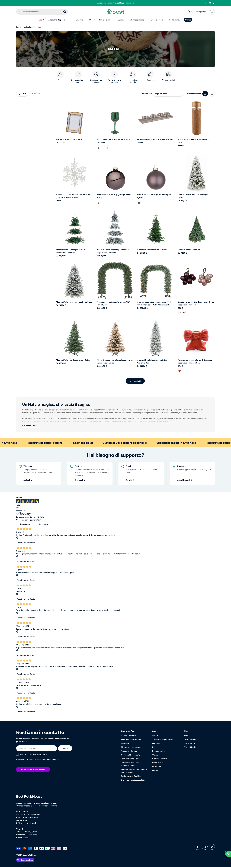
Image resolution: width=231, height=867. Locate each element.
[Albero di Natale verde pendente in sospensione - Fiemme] (74, 228)
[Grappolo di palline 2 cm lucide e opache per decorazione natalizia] (196, 280)
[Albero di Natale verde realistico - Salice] (74, 338)
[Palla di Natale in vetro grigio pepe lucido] (115, 173)
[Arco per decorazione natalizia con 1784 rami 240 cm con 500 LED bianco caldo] (155, 280)
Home (18, 27)
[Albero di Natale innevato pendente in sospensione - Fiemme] (115, 228)
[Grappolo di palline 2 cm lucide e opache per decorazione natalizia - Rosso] (184, 312)
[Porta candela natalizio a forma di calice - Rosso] (103, 147)
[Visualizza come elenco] (212, 94)
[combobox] (42, 12)
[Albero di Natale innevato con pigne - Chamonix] (196, 173)
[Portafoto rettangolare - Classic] (74, 118)
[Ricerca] (64, 11)
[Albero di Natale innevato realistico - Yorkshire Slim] (155, 338)
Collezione (28, 27)
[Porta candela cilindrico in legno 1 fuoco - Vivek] (196, 118)
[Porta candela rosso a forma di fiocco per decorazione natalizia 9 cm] (196, 338)
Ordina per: (147, 93)
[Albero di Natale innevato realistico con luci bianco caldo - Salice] (115, 338)
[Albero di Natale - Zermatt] (196, 228)
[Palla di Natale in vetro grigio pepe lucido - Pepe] (98, 202)
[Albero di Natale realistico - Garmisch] (155, 228)
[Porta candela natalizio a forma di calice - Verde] (98, 147)
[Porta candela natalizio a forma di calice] (115, 118)
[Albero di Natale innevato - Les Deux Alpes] (74, 280)
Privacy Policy (41, 754)
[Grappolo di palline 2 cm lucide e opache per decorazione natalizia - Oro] (179, 312)
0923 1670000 (31, 832)
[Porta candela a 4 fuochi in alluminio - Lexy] (155, 118)
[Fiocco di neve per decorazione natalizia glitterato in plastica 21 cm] (74, 173)
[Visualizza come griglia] (205, 94)
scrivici (26, 837)
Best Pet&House (30, 855)
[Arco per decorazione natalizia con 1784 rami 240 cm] (115, 280)
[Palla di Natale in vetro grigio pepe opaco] (155, 173)
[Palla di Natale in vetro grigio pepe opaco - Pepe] (139, 202)
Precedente (25, 524)
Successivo (43, 524)
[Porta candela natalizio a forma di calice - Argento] (107, 147)
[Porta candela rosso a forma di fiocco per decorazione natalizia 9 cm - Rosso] (179, 371)
